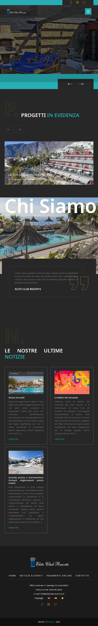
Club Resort (49, 622)
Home (12, 575)
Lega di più (13, 439)
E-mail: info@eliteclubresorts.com (49, 593)
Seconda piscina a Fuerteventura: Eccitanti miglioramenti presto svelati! (26, 480)
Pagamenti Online (59, 575)
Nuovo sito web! (16, 397)
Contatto (82, 575)
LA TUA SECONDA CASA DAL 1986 (30, 175)
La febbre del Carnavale (66, 397)
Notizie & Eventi (31, 575)
